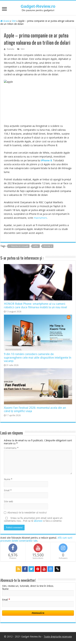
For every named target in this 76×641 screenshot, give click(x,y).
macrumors (40, 217)
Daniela (10, 49)
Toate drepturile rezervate (58, 636)
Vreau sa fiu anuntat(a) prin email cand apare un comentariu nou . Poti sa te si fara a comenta (33, 519)
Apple (36, 246)
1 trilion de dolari (18, 246)
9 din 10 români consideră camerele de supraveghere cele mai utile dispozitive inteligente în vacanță (37, 357)
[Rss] (18, 569)
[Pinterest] (37, 569)
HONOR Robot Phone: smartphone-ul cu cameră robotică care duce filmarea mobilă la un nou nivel (35, 305)
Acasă (6, 21)
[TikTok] (57, 569)
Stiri (14, 21)
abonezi (38, 520)
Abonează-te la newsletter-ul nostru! (27, 512)
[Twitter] (31, 569)
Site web (8, 501)
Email (8, 490)
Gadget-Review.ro (38, 6)
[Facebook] (25, 569)
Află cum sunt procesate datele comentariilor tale (36, 539)
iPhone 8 (47, 246)
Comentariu (11, 448)
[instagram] (50, 569)
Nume (8, 479)
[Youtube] (44, 569)
